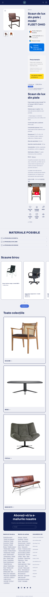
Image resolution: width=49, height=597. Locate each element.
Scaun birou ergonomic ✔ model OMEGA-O (32, 294)
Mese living (27, 558)
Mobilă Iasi (6, 541)
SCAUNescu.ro (22, 596)
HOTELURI (35, 567)
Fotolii (19, 581)
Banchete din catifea (23, 579)
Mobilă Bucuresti (7, 537)
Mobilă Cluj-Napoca (9, 539)
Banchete (20, 575)
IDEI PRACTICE (36, 543)
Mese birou (21, 560)
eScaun (34, 157)
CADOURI (6, 577)
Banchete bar (21, 573)
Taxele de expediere (37, 88)
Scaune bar (25, 541)
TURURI (34, 570)
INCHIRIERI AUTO (37, 561)
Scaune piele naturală (24, 550)
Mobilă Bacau (7, 556)
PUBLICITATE (7, 579)
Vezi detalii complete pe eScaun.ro (36, 76)
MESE (7, 409)
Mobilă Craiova (12, 547)
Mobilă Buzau (10, 562)
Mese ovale (26, 567)
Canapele (24, 581)
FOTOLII (7, 458)
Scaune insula (21, 543)
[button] (2, 2)
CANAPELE (6, 583)
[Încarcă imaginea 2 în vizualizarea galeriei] (11, 34)
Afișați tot (24, 306)
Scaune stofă (21, 554)
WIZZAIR (35, 573)
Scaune (20, 537)
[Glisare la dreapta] (27, 302)
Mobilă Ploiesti (12, 550)
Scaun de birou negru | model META (10, 283)
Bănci (19, 569)
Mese (24, 556)
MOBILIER (12, 573)
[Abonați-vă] (35, 527)
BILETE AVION (36, 564)
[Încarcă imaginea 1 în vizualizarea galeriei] (6, 34)
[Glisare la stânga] (21, 302)
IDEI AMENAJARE (37, 540)
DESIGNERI (13, 575)
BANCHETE (8, 507)
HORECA (12, 577)
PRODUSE (6, 575)
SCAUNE (8, 360)
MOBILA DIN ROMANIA (38, 537)
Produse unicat (26, 548)
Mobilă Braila (7, 552)
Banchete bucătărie (23, 571)
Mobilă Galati (7, 548)
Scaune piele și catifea (24, 552)
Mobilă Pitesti (10, 554)
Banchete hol (25, 569)
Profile (34, 576)
